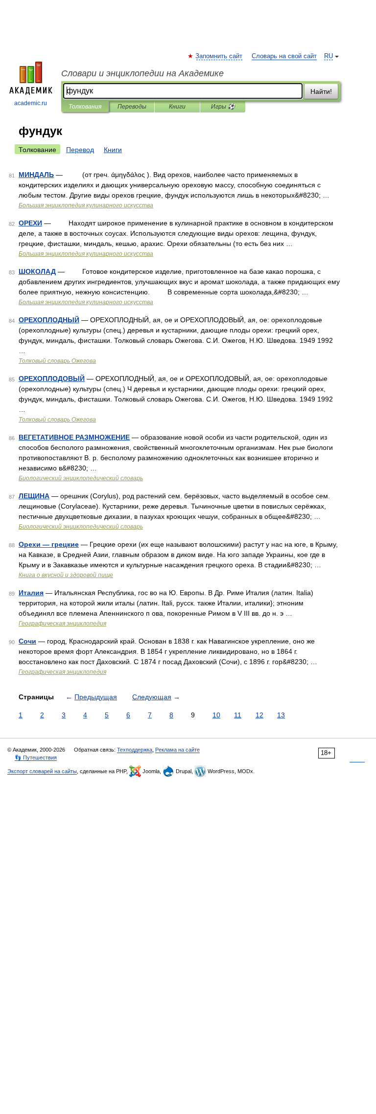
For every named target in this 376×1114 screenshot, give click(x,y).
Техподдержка (134, 750)
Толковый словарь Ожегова (57, 360)
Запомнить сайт (219, 56)
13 (281, 715)
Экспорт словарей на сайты (42, 771)
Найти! (321, 91)
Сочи (27, 641)
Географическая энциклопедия (62, 623)
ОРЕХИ (30, 223)
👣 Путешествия (36, 757)
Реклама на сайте (177, 750)
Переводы (132, 106)
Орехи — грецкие (49, 544)
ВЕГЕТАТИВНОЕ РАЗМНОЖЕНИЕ (74, 437)
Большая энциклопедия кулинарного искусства (86, 205)
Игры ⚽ (223, 106)
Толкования (85, 106)
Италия (31, 593)
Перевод (80, 150)
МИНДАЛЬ (36, 174)
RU (328, 56)
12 (259, 715)
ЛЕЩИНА (34, 496)
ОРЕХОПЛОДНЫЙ (49, 320)
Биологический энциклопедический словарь (81, 478)
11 (237, 715)
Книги (177, 106)
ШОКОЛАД (37, 271)
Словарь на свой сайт (284, 56)
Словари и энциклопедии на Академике (142, 73)
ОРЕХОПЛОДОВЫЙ (52, 378)
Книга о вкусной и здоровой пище (66, 575)
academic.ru (30, 103)
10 (216, 715)
